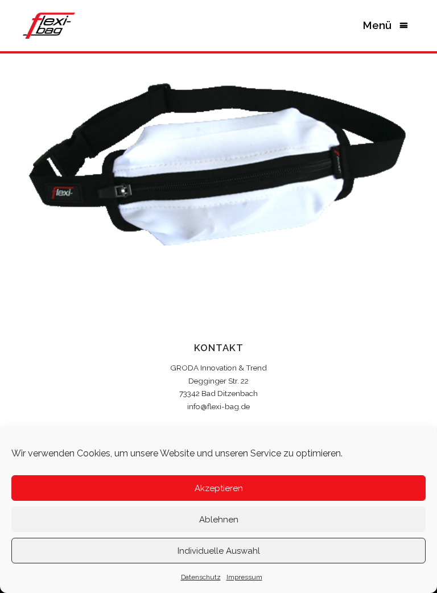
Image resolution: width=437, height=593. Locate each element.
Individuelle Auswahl (219, 551)
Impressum (244, 577)
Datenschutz (201, 577)
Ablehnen (218, 519)
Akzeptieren (219, 488)
